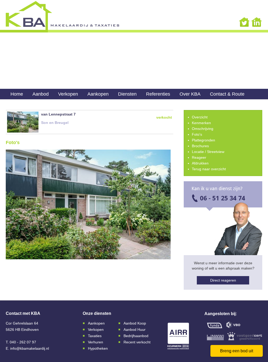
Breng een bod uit (236, 351)
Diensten (127, 94)
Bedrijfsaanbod (136, 336)
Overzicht (200, 117)
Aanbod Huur (135, 329)
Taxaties (95, 336)
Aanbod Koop (135, 323)
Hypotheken (98, 348)
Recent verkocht (137, 342)
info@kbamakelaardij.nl (29, 348)
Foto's (197, 134)
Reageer (199, 157)
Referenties (158, 94)
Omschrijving (202, 129)
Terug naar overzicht (209, 169)
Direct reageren (223, 280)
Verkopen (68, 94)
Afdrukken (200, 163)
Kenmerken (201, 123)
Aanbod (40, 94)
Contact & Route (227, 94)
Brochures (200, 146)
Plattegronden (203, 140)
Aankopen (98, 94)
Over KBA (190, 94)
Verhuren (95, 342)
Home (16, 94)
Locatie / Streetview (208, 152)
